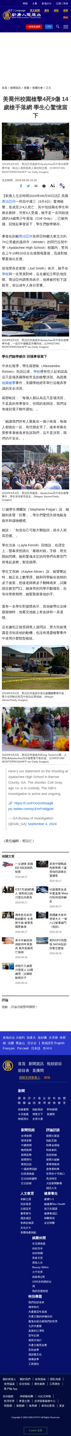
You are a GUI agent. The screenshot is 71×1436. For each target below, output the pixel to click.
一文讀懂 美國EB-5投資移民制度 (24, 867)
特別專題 (35, 1296)
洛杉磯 (42, 1037)
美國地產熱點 (28, 1232)
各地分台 (46, 3)
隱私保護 (55, 1379)
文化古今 (25, 1227)
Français (9, 1048)
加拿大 (31, 1037)
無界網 (33, 1405)
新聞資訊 (15, 87)
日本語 (35, 1048)
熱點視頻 (37, 1109)
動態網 (20, 1405)
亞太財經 (26, 1183)
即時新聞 (52, 1109)
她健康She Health (54, 1203)
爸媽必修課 (27, 1222)
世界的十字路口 (55, 1173)
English (59, 1043)
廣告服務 (39, 1383)
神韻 (25, 3)
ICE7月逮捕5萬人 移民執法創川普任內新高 (24, 893)
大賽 (34, 3)
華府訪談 (26, 1164)
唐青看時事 (52, 1168)
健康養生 (51, 1193)
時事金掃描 (52, 1145)
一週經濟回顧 (29, 1168)
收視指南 (40, 1379)
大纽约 (20, 1037)
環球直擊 (26, 1140)
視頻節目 (54, 1064)
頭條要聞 (23, 1109)
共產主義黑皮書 (37, 1345)
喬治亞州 (9, 201)
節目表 (23, 1070)
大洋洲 (53, 1037)
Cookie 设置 (35, 1430)
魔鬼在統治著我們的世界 (43, 1321)
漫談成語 (25, 1218)
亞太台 (32, 1043)
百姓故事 (33, 1349)
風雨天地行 (35, 1340)
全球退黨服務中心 (44, 1400)
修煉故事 (33, 1359)
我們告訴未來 (36, 1302)
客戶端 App (10, 1388)
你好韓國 (37, 1253)
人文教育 (27, 1193)
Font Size (52, 185)
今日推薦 (23, 1114)
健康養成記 (50, 1213)
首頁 (4, 87)
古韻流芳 (25, 1208)
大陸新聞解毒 (54, 1183)
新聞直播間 (34, 26)
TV (49, 26)
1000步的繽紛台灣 (41, 1284)
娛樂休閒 (39, 1238)
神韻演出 (23, 1118)
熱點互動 (51, 1140)
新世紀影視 (48, 1405)
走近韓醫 (49, 1222)
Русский (23, 1048)
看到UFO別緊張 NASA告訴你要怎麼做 (58, 944)
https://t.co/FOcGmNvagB (33, 803)
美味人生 (37, 1262)
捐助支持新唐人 (29, 1077)
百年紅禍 (33, 1335)
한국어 (47, 1048)
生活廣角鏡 (38, 1243)
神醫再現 (49, 1218)
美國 (26, 87)
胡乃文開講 (50, 1208)
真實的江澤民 (36, 1330)
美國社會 (37, 87)
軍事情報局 (52, 1164)
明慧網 (8, 1405)
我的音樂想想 (40, 1290)
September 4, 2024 (42, 824)
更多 (62, 1405)
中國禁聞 (26, 1145)
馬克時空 (51, 1178)
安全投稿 (24, 1383)
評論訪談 (53, 1130)
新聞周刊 (26, 1159)
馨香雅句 (25, 1213)
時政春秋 (51, 1149)
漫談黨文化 (35, 1354)
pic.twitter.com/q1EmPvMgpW (31, 809)
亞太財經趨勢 (29, 1178)
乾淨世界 (9, 1400)
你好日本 (37, 1248)
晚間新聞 (26, 1149)
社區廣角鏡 (27, 1173)
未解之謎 (25, 1199)
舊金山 (20, 1043)
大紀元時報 (44, 1396)
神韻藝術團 (26, 1396)
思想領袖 (51, 1154)
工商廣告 (33, 1363)
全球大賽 (37, 1118)
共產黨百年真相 (37, 1311)
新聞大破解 (52, 1159)
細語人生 (51, 1187)
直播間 (38, 1070)
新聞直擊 (26, 1154)
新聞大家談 (52, 1135)
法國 (11, 1043)
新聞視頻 (28, 1130)
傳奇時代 (33, 1307)
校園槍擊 (9, 383)
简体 (65, 3)
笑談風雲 (25, 1203)
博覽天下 (37, 1114)
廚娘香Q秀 (38, 1276)
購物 (47, 1077)
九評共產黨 (35, 1326)
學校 (5, 274)
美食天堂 (37, 1257)
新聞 (21, 1091)
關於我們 (25, 1379)
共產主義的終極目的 (40, 1316)
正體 (58, 3)
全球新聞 (26, 1135)
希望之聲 (24, 1400)
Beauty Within (40, 1267)
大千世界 (37, 1271)
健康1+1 (49, 1199)
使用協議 (9, 1383)
